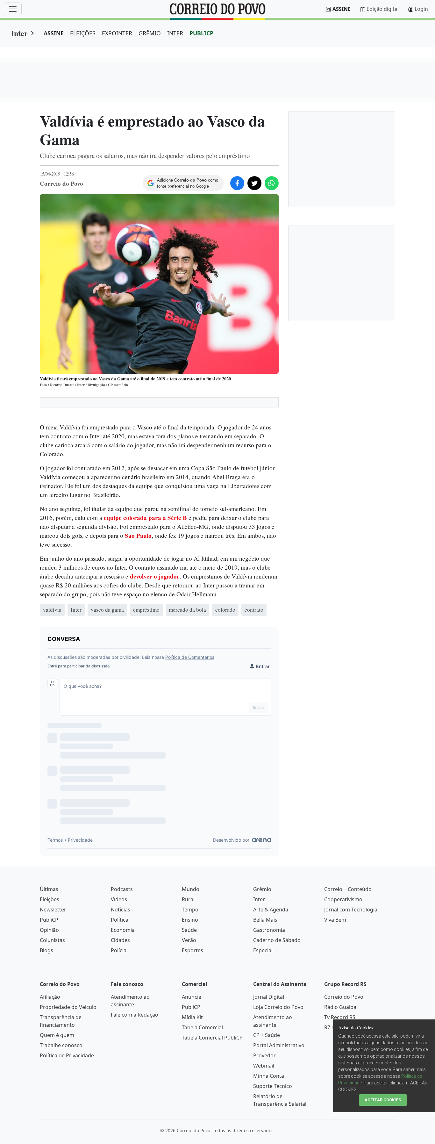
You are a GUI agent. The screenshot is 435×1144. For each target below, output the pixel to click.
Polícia (118, 950)
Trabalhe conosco (61, 1045)
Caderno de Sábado (277, 940)
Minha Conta (268, 1075)
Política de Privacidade (67, 1055)
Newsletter (53, 909)
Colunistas (52, 940)
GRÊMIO (150, 33)
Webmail (263, 1065)
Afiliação (50, 996)
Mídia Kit (192, 1017)
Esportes (192, 950)
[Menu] (13, 9)
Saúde (189, 929)
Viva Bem (335, 919)
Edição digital (383, 8)
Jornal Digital (268, 996)
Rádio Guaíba (340, 1007)
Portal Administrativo (278, 1045)
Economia (123, 929)
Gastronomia (269, 929)
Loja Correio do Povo (278, 1007)
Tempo (190, 909)
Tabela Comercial (202, 1027)
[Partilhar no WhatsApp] (272, 183)
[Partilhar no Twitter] (254, 183)
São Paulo (138, 535)
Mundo (190, 889)
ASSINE (54, 33)
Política (119, 919)
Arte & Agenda (270, 909)
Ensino (190, 919)
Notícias (120, 909)
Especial (263, 950)
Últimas (49, 889)
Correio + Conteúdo (348, 889)
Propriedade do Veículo (68, 1007)
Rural (188, 899)
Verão (189, 940)
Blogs (46, 950)
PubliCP (49, 919)
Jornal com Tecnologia (350, 909)
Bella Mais (265, 919)
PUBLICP (201, 33)
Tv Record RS (339, 1017)
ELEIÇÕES (83, 33)
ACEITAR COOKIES (383, 1099)
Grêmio (262, 889)
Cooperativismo (343, 899)
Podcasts (122, 889)
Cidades (120, 940)
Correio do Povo (343, 996)
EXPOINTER (117, 33)
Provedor (264, 1055)
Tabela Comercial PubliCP (212, 1037)
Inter (19, 33)
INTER (175, 33)
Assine (341, 8)
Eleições (49, 899)
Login (421, 8)
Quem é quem (57, 1035)
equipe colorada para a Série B (145, 517)
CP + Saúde (266, 1035)
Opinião (49, 929)
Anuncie (191, 996)
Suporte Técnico (272, 1086)
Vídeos (119, 899)
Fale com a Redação (134, 1014)
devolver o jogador (155, 576)
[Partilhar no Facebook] (237, 183)
